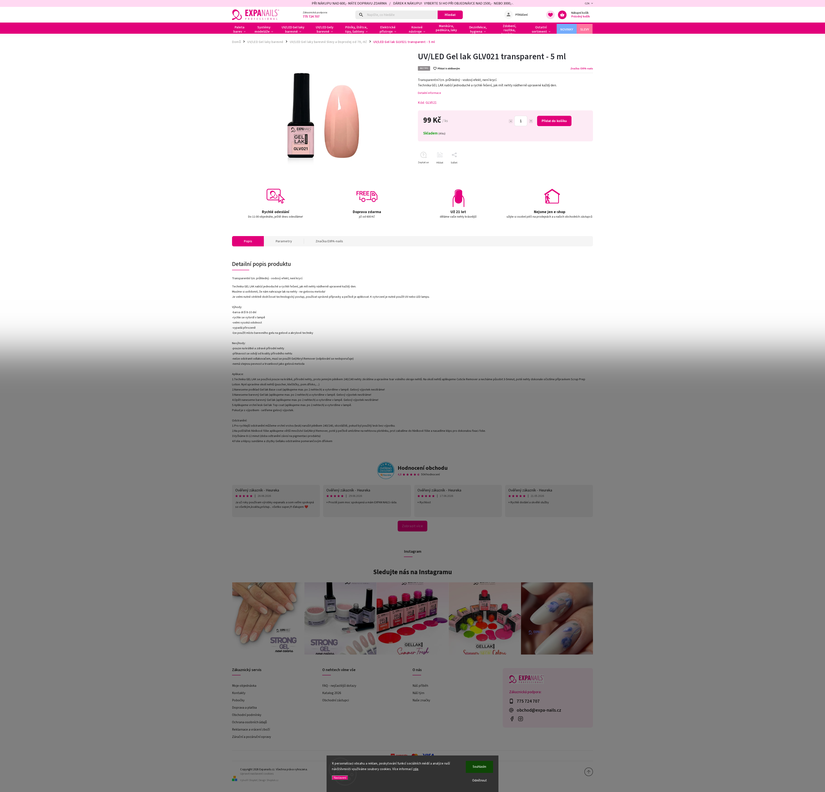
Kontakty (238, 693)
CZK (587, 3)
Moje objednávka (244, 685)
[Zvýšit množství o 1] (531, 121)
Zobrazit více (412, 526)
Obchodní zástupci (335, 700)
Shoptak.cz (272, 780)
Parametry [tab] (284, 241)
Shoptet (253, 780)
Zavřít (579, 170)
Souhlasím (479, 767)
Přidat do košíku (554, 121)
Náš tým (418, 693)
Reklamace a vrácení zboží (251, 729)
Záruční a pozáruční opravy (251, 736)
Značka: (581, 68)
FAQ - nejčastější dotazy (339, 685)
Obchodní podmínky (246, 715)
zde (416, 769)
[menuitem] (241, 29)
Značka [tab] (329, 241)
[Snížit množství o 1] (511, 121)
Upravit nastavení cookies (257, 773)
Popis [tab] (248, 241)
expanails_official (520, 718)
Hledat (450, 15)
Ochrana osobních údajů (249, 722)
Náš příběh (420, 685)
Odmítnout (479, 780)
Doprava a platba (244, 707)
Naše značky (421, 700)
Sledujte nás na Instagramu (412, 572)
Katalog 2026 (331, 693)
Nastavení (340, 777)
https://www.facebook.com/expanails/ (512, 718)
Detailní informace (429, 93)
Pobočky (238, 700)
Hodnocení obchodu (423, 468)
